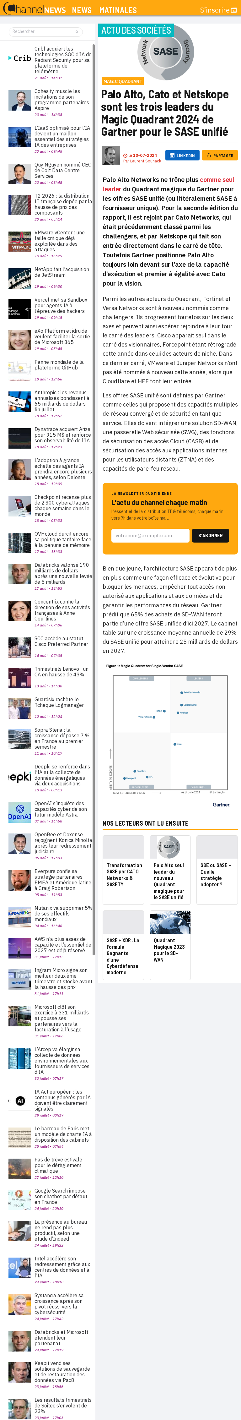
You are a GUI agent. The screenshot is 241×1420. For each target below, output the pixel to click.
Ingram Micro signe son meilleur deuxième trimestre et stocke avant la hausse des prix (63, 978)
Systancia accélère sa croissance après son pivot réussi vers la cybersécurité (59, 1303)
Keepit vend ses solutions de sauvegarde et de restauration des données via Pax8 (62, 1371)
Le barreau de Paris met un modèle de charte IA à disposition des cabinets (63, 1134)
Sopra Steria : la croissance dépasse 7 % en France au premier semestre (62, 738)
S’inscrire (215, 10)
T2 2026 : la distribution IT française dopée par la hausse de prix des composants (63, 204)
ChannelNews (34, 8)
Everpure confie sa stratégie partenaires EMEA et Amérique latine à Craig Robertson (63, 879)
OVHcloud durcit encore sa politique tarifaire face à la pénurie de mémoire (63, 539)
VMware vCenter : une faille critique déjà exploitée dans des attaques (60, 241)
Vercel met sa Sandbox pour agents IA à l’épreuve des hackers (61, 305)
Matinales (118, 10)
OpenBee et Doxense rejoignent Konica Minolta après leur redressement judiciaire (63, 843)
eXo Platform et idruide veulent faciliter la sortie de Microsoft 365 (62, 336)
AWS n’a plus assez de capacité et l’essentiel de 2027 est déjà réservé (63, 944)
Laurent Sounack (145, 161)
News (82, 10)
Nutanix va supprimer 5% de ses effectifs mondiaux (63, 913)
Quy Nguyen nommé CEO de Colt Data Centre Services (63, 170)
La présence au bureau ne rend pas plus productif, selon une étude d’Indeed (61, 1230)
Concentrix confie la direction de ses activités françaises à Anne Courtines (62, 610)
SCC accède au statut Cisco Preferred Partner (61, 641)
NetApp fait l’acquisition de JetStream (62, 272)
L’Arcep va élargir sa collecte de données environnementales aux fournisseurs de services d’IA (62, 1060)
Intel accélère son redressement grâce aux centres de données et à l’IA (62, 1267)
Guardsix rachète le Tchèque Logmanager (59, 702)
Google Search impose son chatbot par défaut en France (61, 1196)
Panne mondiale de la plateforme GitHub (59, 365)
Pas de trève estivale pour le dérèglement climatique (58, 1165)
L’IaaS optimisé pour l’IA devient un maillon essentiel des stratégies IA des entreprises (62, 136)
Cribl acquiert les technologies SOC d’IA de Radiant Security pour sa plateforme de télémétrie (63, 60)
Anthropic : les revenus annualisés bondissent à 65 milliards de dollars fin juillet (62, 400)
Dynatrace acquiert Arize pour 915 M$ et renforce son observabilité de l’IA (63, 435)
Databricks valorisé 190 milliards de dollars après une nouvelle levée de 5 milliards (63, 573)
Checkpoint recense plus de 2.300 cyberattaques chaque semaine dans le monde (63, 505)
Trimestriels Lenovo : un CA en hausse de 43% (61, 672)
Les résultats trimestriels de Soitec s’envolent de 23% (63, 1405)
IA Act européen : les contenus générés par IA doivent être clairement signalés (63, 1100)
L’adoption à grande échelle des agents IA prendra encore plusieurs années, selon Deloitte (63, 468)
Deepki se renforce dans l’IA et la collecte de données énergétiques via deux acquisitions (62, 775)
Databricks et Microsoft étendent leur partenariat (61, 1337)
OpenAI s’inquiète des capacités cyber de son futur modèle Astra (61, 809)
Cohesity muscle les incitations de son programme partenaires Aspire (62, 99)
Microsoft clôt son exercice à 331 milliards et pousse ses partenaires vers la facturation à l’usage (62, 1018)
